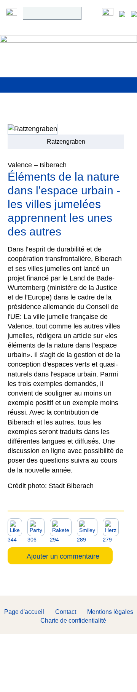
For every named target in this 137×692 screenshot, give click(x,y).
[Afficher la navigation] (11, 13)
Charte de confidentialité (73, 620)
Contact (65, 612)
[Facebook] (107, 13)
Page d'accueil (24, 612)
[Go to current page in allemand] (122, 13)
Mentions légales (110, 612)
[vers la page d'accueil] (68, 45)
